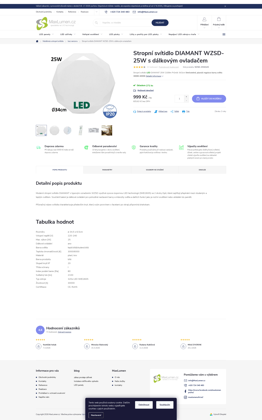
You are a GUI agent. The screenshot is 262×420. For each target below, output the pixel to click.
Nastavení (96, 415)
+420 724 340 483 (196, 385)
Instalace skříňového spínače (86, 381)
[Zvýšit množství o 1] (186, 97)
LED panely (79, 385)
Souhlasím (165, 404)
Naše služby (120, 381)
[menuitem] (46, 34)
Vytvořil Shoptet (219, 414)
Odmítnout (144, 404)
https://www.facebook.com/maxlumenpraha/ (204, 391)
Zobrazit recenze (64, 332)
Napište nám (44, 397)
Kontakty (59, 12)
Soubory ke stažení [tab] (154, 170)
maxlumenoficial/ (195, 397)
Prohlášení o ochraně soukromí (52, 393)
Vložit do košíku (211, 98)
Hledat (160, 22)
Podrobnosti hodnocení (169, 67)
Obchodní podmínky (44, 12)
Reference (72, 12)
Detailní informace (153, 76)
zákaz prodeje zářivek (83, 377)
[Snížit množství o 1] (186, 100)
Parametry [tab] (107, 170)
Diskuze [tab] (202, 170)
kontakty (118, 385)
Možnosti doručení (146, 90)
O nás (117, 377)
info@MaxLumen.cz (196, 380)
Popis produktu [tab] (60, 170)
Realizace (84, 12)
